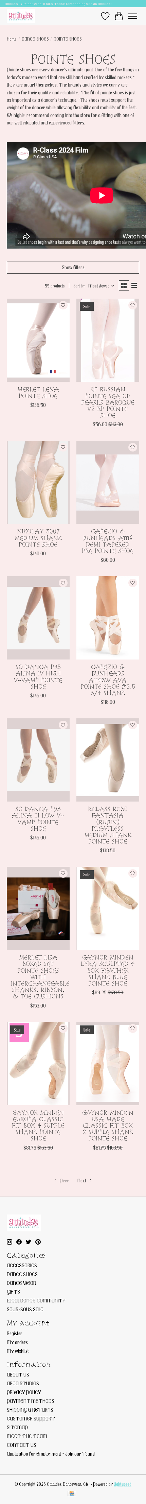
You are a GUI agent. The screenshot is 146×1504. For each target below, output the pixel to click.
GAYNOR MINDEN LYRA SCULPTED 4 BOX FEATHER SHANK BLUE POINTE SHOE (107, 970)
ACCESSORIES (22, 1265)
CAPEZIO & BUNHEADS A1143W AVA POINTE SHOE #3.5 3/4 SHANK (107, 679)
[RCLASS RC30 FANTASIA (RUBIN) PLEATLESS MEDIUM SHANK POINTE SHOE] (107, 760)
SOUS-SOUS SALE (25, 1309)
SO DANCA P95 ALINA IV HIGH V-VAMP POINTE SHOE (38, 676)
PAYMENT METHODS (30, 1401)
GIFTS (13, 1292)
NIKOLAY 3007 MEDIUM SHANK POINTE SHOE (38, 538)
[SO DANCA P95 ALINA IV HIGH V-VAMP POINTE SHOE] (38, 618)
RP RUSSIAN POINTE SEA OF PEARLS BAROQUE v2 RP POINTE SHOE (107, 402)
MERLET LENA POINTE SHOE (38, 392)
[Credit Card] (72, 1494)
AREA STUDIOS (23, 1383)
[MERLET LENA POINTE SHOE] (38, 340)
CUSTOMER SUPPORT (31, 1418)
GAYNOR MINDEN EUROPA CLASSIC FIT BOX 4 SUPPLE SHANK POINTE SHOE (38, 1125)
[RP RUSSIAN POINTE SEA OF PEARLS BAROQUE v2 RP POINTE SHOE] (107, 340)
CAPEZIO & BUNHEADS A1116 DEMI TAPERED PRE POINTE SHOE (107, 541)
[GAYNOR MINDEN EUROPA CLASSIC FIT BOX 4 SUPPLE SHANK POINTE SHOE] (38, 1063)
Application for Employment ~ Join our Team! (51, 1454)
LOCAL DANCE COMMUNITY (36, 1300)
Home (12, 39)
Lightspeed (122, 1484)
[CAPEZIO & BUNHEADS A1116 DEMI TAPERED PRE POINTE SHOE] (107, 482)
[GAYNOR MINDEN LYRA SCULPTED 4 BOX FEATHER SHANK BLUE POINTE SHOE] (107, 908)
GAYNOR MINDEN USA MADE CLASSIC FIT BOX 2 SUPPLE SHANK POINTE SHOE (107, 1125)
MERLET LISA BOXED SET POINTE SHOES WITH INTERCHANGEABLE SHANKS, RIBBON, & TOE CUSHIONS (40, 977)
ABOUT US (18, 1374)
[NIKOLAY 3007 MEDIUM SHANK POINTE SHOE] (38, 482)
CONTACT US (21, 1445)
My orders (17, 1342)
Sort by (79, 285)
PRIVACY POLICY (24, 1392)
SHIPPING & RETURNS (30, 1410)
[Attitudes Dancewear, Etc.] (21, 16)
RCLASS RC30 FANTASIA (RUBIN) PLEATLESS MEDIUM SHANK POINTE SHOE (107, 825)
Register (14, 1333)
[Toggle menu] (132, 16)
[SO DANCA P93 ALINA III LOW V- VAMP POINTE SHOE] (38, 760)
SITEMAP (17, 1427)
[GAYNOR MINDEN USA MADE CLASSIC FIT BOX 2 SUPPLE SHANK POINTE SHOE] (107, 1063)
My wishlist (18, 1351)
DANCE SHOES (35, 39)
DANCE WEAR (21, 1283)
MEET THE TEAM (27, 1436)
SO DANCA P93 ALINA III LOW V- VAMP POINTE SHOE (38, 818)
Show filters (73, 267)
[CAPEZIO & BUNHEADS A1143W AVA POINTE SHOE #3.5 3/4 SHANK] (107, 618)
